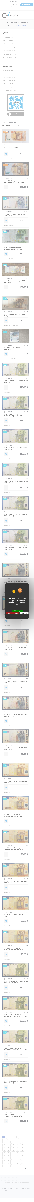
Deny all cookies (13, 613)
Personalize (24, 613)
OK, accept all (18, 611)
